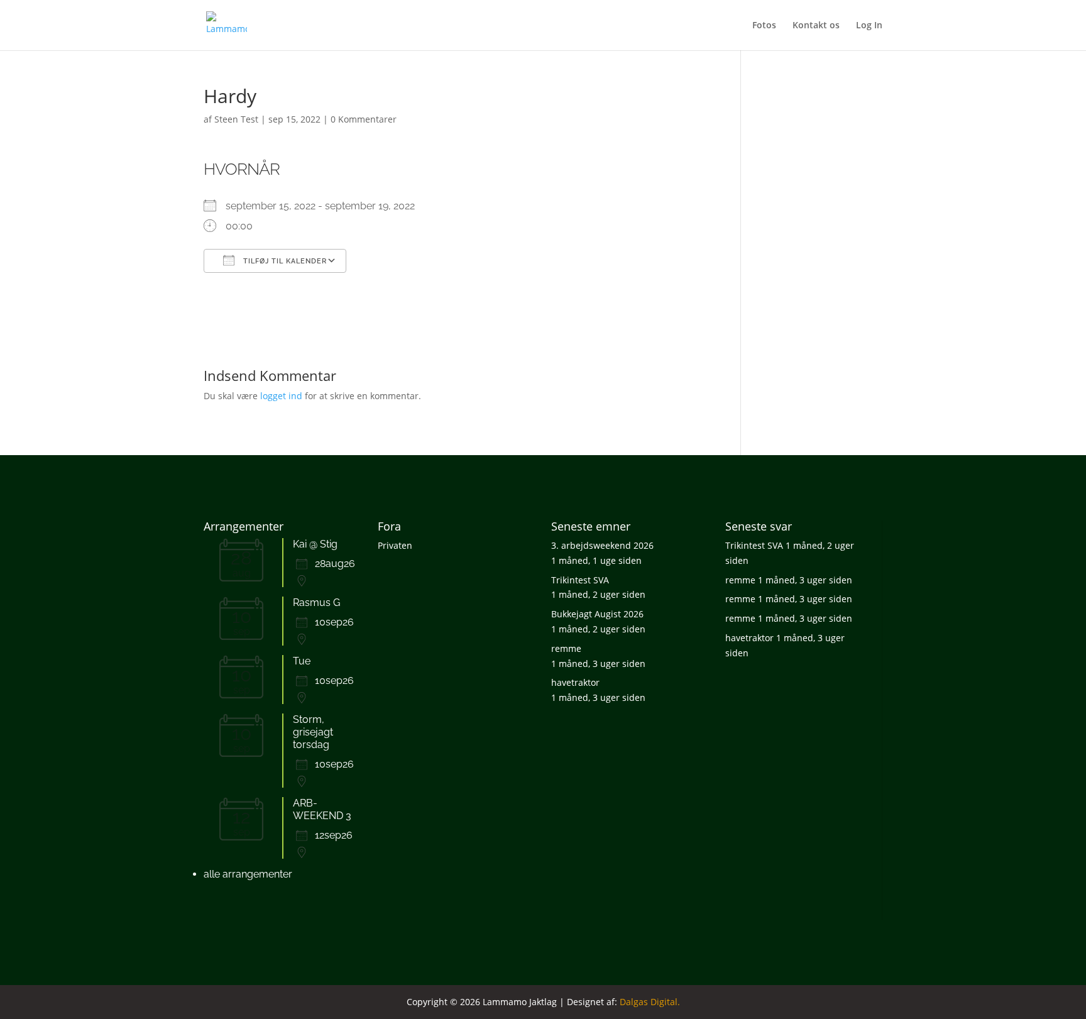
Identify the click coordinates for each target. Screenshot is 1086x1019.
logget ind (281, 396)
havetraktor (575, 682)
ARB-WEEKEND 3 (322, 809)
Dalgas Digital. (650, 1002)
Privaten (395, 545)
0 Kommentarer (364, 119)
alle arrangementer (248, 874)
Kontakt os (816, 26)
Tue (301, 661)
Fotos (764, 26)
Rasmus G (316, 603)
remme (566, 648)
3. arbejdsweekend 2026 (602, 545)
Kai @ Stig (315, 544)
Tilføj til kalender (284, 261)
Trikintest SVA (580, 580)
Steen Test (236, 119)
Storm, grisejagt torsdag (313, 732)
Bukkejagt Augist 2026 (597, 614)
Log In (869, 26)
